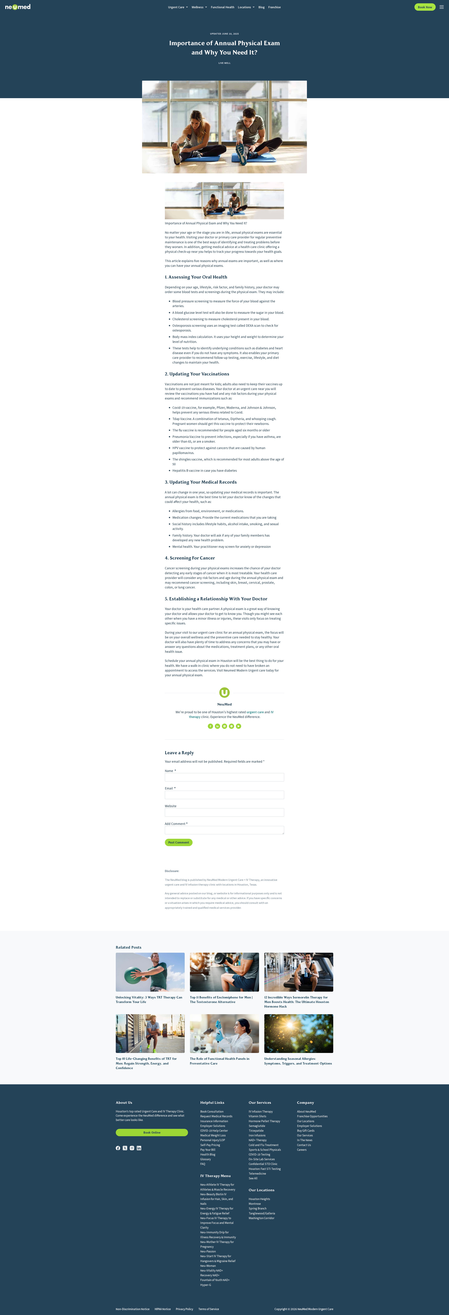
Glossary (205, 1159)
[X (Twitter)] (125, 1148)
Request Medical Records (216, 1116)
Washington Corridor (261, 1218)
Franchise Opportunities (312, 1116)
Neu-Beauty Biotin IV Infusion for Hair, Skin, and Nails (216, 1198)
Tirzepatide (256, 1130)
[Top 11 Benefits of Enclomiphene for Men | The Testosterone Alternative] (224, 972)
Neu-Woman (208, 1265)
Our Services (305, 1135)
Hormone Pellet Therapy (264, 1121)
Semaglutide (257, 1126)
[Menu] (442, 7)
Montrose (255, 1203)
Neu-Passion (208, 1251)
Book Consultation (211, 1111)
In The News (304, 1140)
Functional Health (222, 7)
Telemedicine (257, 1173)
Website (170, 806)
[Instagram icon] (231, 726)
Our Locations (305, 1121)
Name (170, 770)
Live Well (225, 62)
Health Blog (207, 1154)
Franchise (274, 7)
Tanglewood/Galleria (262, 1213)
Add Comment (176, 823)
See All (253, 1178)
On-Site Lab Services (262, 1159)
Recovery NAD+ (209, 1275)
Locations (244, 7)
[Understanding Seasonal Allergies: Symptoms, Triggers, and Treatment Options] (298, 1033)
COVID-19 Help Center (214, 1130)
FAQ (202, 1164)
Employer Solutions (212, 1126)
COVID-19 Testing (259, 1154)
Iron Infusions (257, 1135)
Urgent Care (176, 7)
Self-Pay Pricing (210, 1145)
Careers (302, 1149)
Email (170, 788)
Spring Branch (257, 1208)
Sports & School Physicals (265, 1149)
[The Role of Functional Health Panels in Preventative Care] (224, 1033)
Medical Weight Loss (213, 1135)
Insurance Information (214, 1121)
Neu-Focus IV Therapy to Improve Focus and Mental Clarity (217, 1222)
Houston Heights (259, 1199)
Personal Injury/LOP (212, 1140)
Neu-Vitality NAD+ (211, 1270)
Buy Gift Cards (305, 1130)
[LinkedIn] (139, 1148)
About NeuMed (306, 1111)
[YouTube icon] (238, 726)
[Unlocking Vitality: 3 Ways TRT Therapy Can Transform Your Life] (150, 972)
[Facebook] (118, 1148)
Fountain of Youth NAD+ (215, 1280)
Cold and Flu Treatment (264, 1145)
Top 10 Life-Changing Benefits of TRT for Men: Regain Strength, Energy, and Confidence (146, 1063)
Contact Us (304, 1145)
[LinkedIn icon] (217, 726)
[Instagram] (132, 1148)
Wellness (197, 7)
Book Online (151, 1132)
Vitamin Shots (257, 1116)
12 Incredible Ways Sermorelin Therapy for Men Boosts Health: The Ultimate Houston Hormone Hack (296, 1002)
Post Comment (178, 842)
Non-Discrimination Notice (132, 1309)
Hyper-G (205, 1285)
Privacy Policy (184, 1309)
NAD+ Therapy (258, 1140)
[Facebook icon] (210, 726)
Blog (261, 7)
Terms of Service (208, 1309)
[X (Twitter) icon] (224, 726)
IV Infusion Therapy (261, 1111)
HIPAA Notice (163, 1309)
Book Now (425, 7)
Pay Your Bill (207, 1149)
